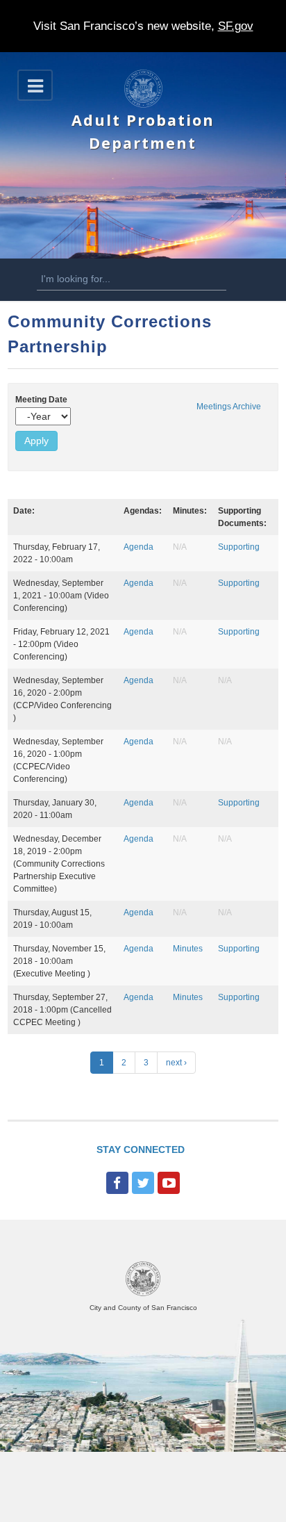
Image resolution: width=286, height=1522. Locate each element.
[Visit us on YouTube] (169, 1183)
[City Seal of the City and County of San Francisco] (143, 1294)
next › (176, 1062)
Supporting (239, 547)
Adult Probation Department (143, 131)
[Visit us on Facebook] (117, 1183)
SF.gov (235, 26)
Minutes (188, 949)
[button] (35, 85)
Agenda (138, 547)
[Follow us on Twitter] (143, 1183)
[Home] (143, 105)
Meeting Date (41, 399)
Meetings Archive (228, 406)
